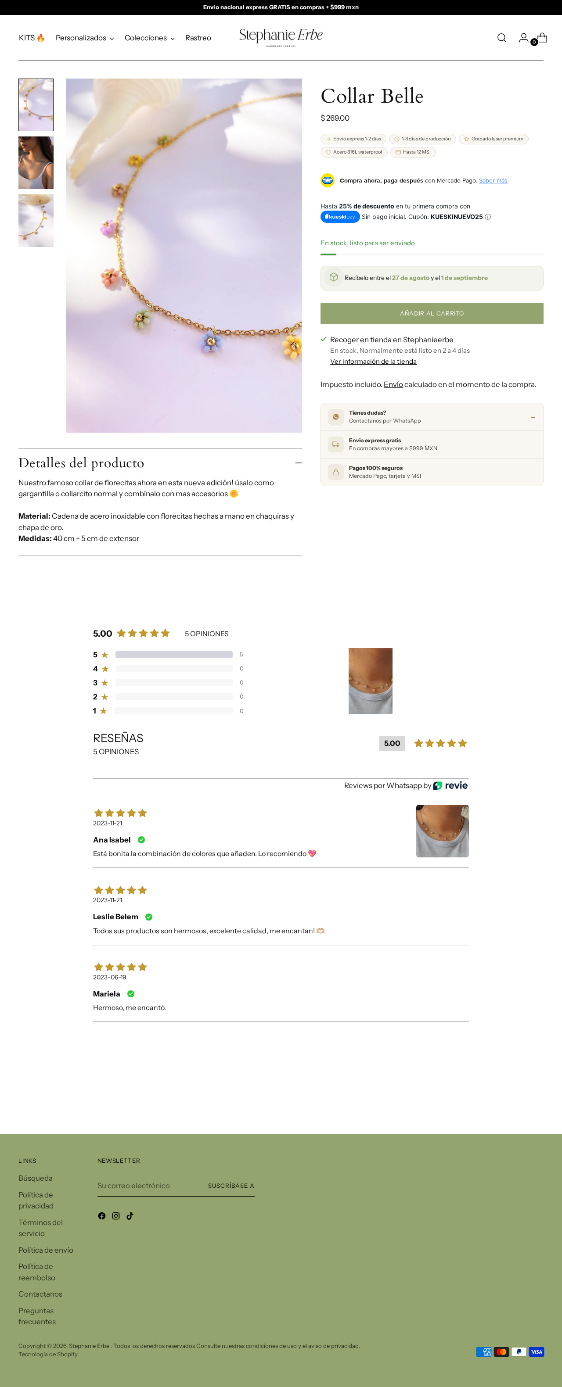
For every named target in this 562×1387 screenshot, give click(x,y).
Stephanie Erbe (90, 1345)
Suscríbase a (231, 1185)
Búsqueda (35, 1178)
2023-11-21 (107, 823)
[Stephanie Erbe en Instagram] (117, 1217)
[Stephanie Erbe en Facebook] (102, 1217)
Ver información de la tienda (373, 361)
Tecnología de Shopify (48, 1354)
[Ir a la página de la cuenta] (520, 38)
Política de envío (45, 1250)
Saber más (493, 180)
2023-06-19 (109, 977)
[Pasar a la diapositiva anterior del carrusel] (515, 1104)
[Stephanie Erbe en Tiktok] (131, 1217)
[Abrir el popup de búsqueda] (502, 38)
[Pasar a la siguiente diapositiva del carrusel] (536, 1103)
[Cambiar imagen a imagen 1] (36, 105)
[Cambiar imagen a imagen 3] (36, 220)
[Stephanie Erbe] (281, 38)
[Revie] (450, 785)
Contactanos (40, 1294)
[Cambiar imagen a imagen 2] (36, 162)
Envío (393, 384)
